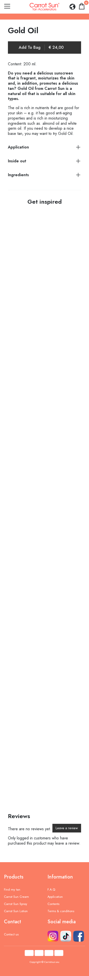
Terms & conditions (60, 911)
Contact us (11, 934)
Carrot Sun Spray (15, 904)
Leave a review (67, 828)
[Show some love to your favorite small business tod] (43, 541)
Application (55, 896)
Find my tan (12, 889)
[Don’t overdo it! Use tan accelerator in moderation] (43, 248)
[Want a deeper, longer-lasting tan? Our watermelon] (43, 322)
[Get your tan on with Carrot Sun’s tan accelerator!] (43, 395)
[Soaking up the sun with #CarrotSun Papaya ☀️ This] (43, 688)
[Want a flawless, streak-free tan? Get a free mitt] (43, 761)
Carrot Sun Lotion (16, 911)
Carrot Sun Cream (16, 896)
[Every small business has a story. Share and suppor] (43, 615)
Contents (53, 904)
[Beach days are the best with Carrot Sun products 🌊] (43, 468)
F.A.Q (51, 889)
